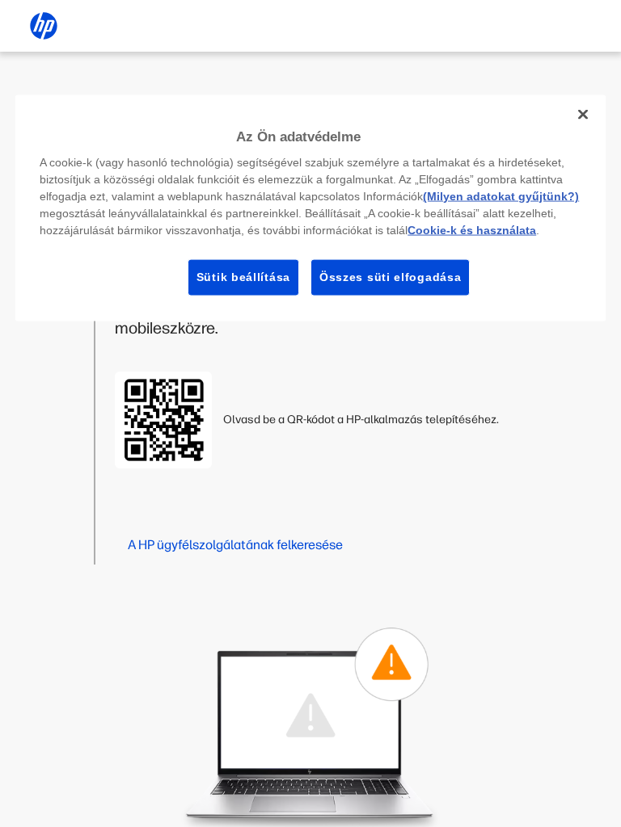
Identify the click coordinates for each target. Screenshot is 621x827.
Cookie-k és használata (472, 230)
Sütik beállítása (243, 277)
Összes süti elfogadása (390, 277)
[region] (310, 207)
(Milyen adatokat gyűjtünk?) (501, 196)
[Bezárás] (583, 114)
